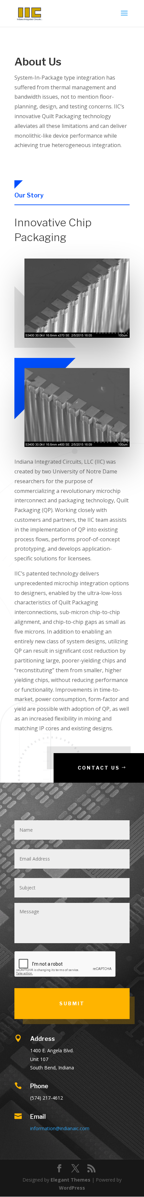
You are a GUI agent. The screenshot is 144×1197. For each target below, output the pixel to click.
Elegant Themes (70, 1180)
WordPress (72, 1188)
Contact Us (99, 768)
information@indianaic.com (59, 1128)
